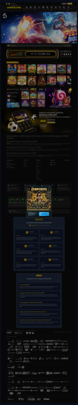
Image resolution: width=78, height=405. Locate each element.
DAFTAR (44, 214)
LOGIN (33, 214)
